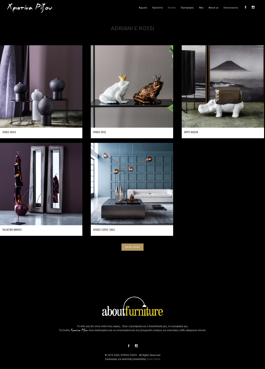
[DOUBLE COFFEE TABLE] (132, 184)
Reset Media (153, 359)
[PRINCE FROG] (132, 86)
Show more (132, 247)
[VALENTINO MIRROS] (41, 184)
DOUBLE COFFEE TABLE (104, 230)
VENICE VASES (9, 132)
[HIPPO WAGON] (223, 86)
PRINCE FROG (99, 132)
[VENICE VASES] (41, 86)
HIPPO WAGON (191, 132)
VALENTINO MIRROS (12, 230)
